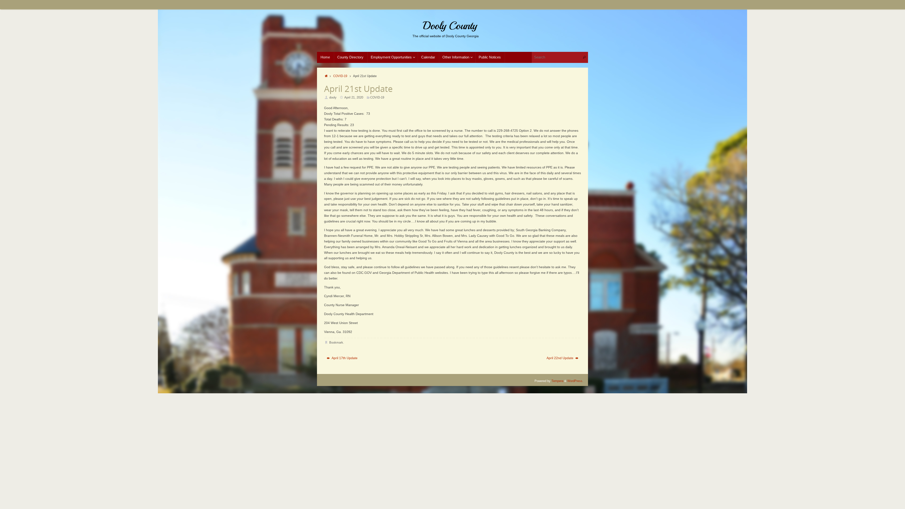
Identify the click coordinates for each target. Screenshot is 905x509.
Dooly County (450, 26)
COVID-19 (340, 76)
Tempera (557, 381)
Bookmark (336, 342)
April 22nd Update (560, 358)
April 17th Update (344, 358)
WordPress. (575, 381)
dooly (333, 97)
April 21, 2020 (353, 97)
